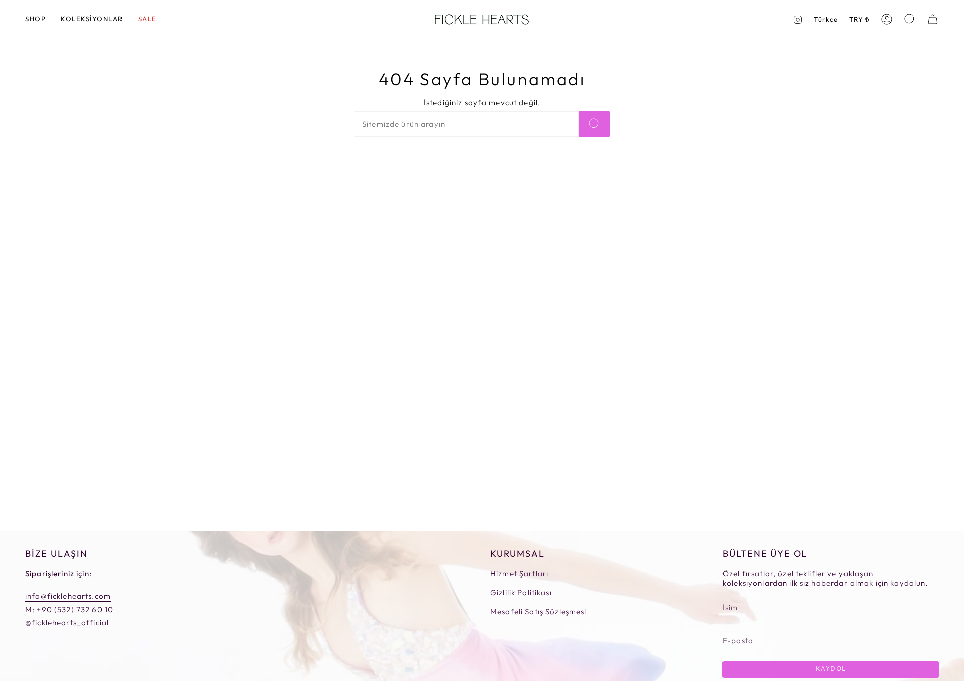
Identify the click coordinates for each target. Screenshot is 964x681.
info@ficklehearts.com (68, 596)
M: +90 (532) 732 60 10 (69, 609)
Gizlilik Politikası (521, 592)
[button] (35, 19)
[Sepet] (932, 19)
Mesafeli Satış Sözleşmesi (538, 611)
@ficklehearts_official (67, 622)
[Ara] (594, 124)
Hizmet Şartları (519, 573)
